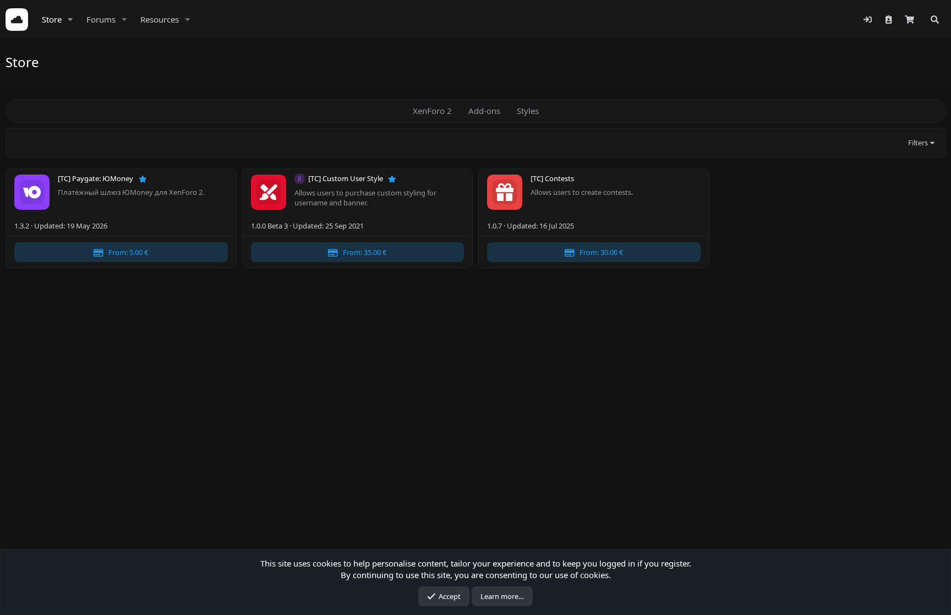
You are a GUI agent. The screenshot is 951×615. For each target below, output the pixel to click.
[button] (70, 19)
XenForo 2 (432, 110)
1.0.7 (494, 226)
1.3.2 (21, 226)
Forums (101, 19)
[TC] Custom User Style (346, 179)
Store (52, 19)
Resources (159, 19)
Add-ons (484, 110)
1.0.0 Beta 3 (269, 226)
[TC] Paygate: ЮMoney (96, 179)
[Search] (934, 19)
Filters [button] (918, 143)
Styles (528, 110)
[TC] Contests (552, 179)
